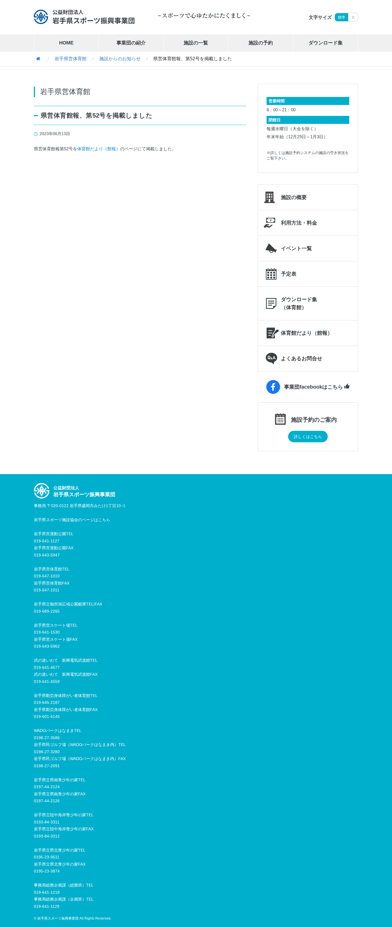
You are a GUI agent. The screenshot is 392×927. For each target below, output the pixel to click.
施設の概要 (294, 197)
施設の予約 (261, 43)
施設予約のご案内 (314, 419)
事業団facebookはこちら (313, 387)
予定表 (288, 274)
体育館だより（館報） (98, 148)
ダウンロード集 (325, 43)
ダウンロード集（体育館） (299, 303)
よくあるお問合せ (301, 358)
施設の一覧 (196, 43)
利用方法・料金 (299, 223)
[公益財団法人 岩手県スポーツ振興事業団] (84, 16)
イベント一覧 (296, 248)
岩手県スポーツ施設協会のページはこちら (72, 519)
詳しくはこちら (308, 436)
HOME (66, 43)
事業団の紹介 (131, 43)
